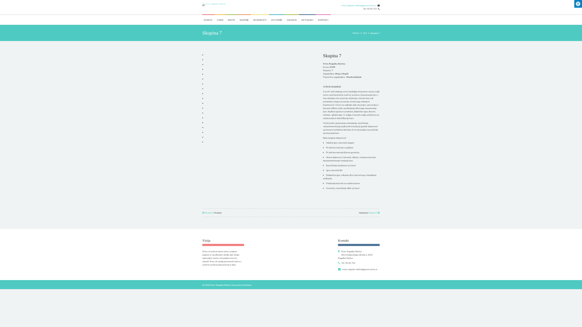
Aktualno (307, 20)
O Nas (220, 20)
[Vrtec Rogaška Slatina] (213, 5)
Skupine (244, 20)
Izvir (365, 33)
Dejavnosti (260, 20)
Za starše (276, 20)
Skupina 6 (368, 212)
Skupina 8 (213, 212)
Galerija (292, 20)
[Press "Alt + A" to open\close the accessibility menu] (578, 4)
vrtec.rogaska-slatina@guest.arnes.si (358, 5)
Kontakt (323, 20)
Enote (231, 20)
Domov (208, 20)
